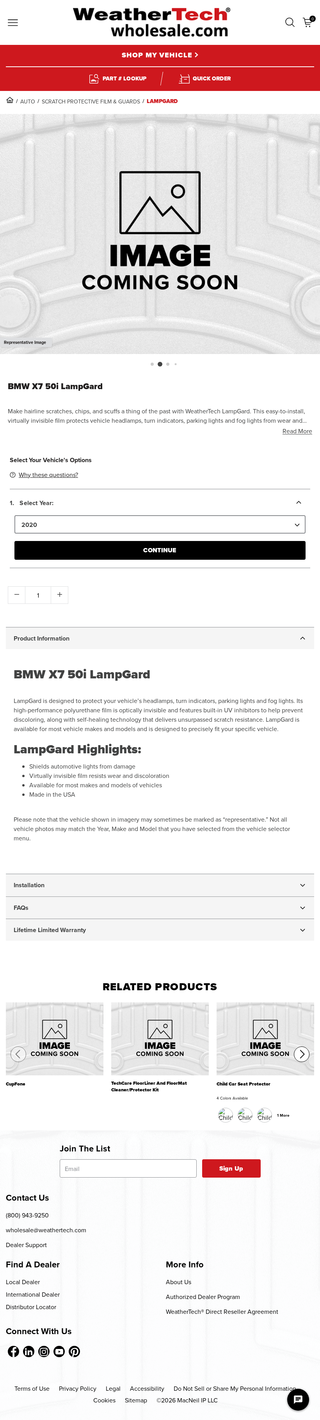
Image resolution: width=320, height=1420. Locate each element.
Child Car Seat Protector (243, 1084)
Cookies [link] (104, 1400)
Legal (113, 1388)
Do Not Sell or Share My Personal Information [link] (235, 1388)
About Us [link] (178, 1282)
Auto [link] (27, 101)
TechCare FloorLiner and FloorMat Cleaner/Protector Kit (149, 1086)
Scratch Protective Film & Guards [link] (91, 101)
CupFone (15, 1084)
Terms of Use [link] (32, 1388)
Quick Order (212, 79)
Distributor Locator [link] (31, 1307)
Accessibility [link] (147, 1388)
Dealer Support (26, 1244)
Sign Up (231, 1168)
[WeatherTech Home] (152, 22)
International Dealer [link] (33, 1294)
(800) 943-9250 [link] (27, 1215)
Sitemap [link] (136, 1400)
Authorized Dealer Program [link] (203, 1296)
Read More (297, 431)
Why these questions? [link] (48, 474)
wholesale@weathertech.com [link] (46, 1230)
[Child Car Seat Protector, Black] (226, 1115)
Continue (159, 550)
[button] (290, 22)
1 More (283, 1115)
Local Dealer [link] (23, 1282)
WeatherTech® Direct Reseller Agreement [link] (222, 1311)
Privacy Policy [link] (77, 1388)
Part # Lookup (124, 79)
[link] (9, 100)
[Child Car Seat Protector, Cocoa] (245, 1115)
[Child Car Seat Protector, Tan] (265, 1115)
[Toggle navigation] (13, 23)
